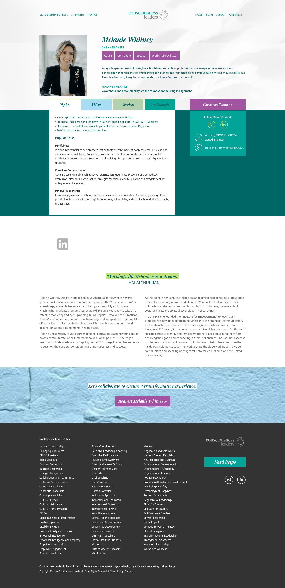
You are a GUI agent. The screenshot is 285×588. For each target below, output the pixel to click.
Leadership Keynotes (103, 531)
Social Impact (151, 522)
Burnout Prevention (50, 464)
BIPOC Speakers (66, 118)
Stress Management (155, 531)
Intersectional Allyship (104, 509)
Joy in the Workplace (103, 513)
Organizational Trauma (157, 473)
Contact (129, 571)
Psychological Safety (155, 486)
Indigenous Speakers (103, 495)
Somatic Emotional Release (159, 526)
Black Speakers (48, 460)
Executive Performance (105, 455)
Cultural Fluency (48, 500)
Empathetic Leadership (52, 544)
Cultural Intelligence (50, 504)
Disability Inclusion (49, 526)
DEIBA (43, 513)
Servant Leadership (155, 518)
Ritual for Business (154, 504)
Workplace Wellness (96, 130)
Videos (96, 104)
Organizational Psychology (159, 469)
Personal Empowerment (105, 460)
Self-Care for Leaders (69, 130)
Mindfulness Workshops (88, 126)
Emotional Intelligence (120, 118)
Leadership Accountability (106, 522)
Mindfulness (63, 126)
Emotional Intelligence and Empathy (77, 122)
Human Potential (101, 491)
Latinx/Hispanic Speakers (116, 122)
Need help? (225, 462)
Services (128, 104)
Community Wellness (51, 486)
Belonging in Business (51, 451)
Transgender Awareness (157, 540)
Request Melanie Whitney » (142, 400)
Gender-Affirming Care (104, 469)
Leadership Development (106, 526)
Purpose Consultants (155, 495)
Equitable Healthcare (51, 553)
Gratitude (97, 473)
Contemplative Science (52, 495)
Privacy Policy (116, 571)
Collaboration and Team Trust (56, 477)
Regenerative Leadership (158, 500)
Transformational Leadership (160, 535)
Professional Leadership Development (165, 482)
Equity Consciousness (104, 446)
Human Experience (102, 486)
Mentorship (98, 544)
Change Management (51, 473)
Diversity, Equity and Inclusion (56, 531)
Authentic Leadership (51, 446)
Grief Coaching (100, 477)
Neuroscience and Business (159, 460)
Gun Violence (99, 482)
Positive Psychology (155, 477)
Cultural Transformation (53, 509)
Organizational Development (160, 464)
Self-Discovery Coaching (157, 513)
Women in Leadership (156, 544)
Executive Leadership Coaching (109, 451)
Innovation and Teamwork (106, 500)
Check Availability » (218, 104)
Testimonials (160, 104)
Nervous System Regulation (134, 126)
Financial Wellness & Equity (107, 464)
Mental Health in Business (106, 540)
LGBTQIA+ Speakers (146, 122)
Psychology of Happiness (158, 491)
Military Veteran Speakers (106, 549)
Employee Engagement (52, 549)
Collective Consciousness (53, 482)
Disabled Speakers (49, 522)
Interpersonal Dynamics (105, 504)
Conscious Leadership (91, 118)
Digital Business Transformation (57, 518)
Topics (64, 104)
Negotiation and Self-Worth (159, 451)
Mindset (110, 126)
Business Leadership (51, 469)
